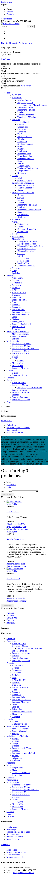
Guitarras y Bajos (24, 180)
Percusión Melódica (25, 158)
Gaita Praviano (13, 512)
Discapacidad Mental (26, 248)
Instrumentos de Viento (27, 205)
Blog (9, 402)
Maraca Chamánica (25, 185)
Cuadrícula (11, 484)
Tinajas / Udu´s (23, 171)
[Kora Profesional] (15, 568)
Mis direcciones (13, 855)
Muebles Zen (23, 263)
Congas (20, 200)
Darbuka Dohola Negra (15, 539)
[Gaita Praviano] (14, 502)
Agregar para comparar (16, 526)
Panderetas (22, 151)
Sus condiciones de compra (18, 427)
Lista (9, 487)
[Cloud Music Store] (10, 23)
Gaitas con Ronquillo (26, 229)
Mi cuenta (5, 844)
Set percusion (23, 214)
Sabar (19, 161)
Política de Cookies (15, 432)
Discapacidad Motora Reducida (31, 246)
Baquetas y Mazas (25, 102)
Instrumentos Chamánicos (23, 183)
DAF (19, 134)
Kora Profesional (13, 579)
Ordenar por (6, 492)
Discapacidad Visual (26, 251)
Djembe (20, 202)
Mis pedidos (12, 850)
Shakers (20, 163)
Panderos (21, 149)
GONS (20, 256)
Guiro (19, 146)
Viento (15, 222)
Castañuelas (22, 127)
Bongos (20, 195)
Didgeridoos (22, 224)
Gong (14, 270)
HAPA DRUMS (24, 136)
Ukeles (20, 178)
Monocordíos (23, 261)
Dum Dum (22, 141)
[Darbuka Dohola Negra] (18, 529)
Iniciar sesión (6, 2)
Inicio (9, 93)
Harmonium (22, 231)
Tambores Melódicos (26, 266)
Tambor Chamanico (25, 188)
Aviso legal (11, 425)
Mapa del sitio (13, 839)
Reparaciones (18, 236)
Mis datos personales (15, 857)
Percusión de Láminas (26, 156)
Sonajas (20, 190)
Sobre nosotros (13, 430)
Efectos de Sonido (25, 144)
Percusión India (24, 153)
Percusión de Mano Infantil (29, 210)
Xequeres (21, 173)
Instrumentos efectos (26, 110)
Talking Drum (23, 166)
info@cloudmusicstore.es (23, 872)
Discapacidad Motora (26, 244)
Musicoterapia (18, 239)
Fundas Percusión (25, 107)
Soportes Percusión (25, 115)
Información (6, 420)
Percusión (16, 119)
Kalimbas (16, 219)
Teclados (16, 273)
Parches (20, 112)
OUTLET (16, 95)
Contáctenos (6, 19)
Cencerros (21, 129)
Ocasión (15, 234)
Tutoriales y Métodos (26, 117)
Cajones (20, 124)
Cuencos (21, 253)
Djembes (21, 139)
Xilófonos (21, 217)
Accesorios (17, 97)
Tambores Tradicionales (27, 168)
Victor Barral (23, 122)
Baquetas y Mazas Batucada (35, 105)
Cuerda (15, 175)
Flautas (20, 227)
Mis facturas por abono (16, 852)
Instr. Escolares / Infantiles (23, 192)
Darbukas (21, 132)
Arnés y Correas (24, 100)
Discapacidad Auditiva (27, 241)
